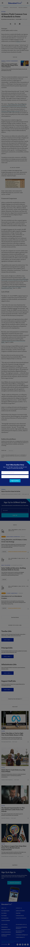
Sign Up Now (15, 480)
